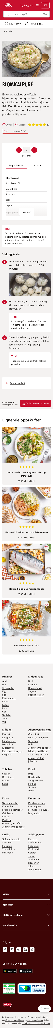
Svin (4, 718)
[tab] (16, 165)
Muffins (32, 783)
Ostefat (32, 852)
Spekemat (33, 859)
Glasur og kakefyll (11, 823)
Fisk (4, 694)
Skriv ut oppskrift (17, 383)
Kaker (5, 798)
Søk (45, 14)
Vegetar (32, 691)
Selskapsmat (36, 834)
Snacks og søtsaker (38, 754)
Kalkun (5, 704)
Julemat (32, 866)
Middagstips (35, 676)
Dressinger (8, 777)
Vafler (31, 790)
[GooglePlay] (10, 971)
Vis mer (27, 212)
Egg (4, 691)
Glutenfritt (33, 734)
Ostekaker (7, 813)
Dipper (5, 780)
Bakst (31, 744)
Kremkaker (8, 806)
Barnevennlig (35, 688)
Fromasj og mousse (38, 809)
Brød (30, 773)
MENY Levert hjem (12, 915)
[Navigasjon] (37, 5)
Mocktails (7, 845)
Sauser (6, 773)
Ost (4, 711)
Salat (5, 783)
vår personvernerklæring (14, 1020)
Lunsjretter (8, 737)
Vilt (4, 721)
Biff (4, 684)
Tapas (31, 856)
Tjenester (8, 904)
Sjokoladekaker (10, 803)
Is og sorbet (34, 813)
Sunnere (32, 684)
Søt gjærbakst (35, 780)
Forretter (33, 839)
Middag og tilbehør (38, 751)
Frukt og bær (9, 698)
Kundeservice (10, 925)
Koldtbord (33, 849)
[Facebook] (5, 949)
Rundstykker (34, 777)
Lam (4, 708)
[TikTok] (32, 949)
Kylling (5, 701)
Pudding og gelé (36, 803)
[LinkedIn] (25, 949)
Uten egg (33, 741)
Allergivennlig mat (39, 729)
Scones (32, 787)
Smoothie (7, 842)
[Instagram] (12, 949)
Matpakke (7, 744)
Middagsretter (36, 694)
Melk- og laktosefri (38, 737)
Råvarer (7, 676)
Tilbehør (7, 769)
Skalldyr (6, 715)
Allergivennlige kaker (39, 747)
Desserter (34, 798)
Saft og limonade (11, 839)
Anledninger (34, 869)
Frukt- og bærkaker (12, 809)
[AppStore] (26, 971)
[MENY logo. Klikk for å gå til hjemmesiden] (7, 5)
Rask (30, 681)
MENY (6, 894)
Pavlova (6, 819)
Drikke (6, 834)
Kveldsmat (8, 747)
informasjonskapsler (35, 1020)
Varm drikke (8, 849)
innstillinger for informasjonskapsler (36, 1023)
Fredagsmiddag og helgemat (12, 753)
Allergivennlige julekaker (36, 759)
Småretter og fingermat (35, 844)
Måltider (7, 729)
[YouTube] (18, 949)
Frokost (6, 734)
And (4, 681)
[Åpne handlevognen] (45, 5)
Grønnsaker (8, 688)
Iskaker (6, 816)
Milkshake (7, 852)
